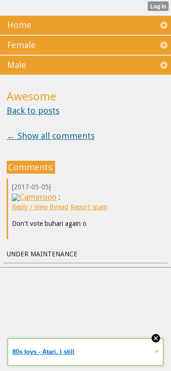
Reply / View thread (40, 207)
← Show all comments (51, 136)
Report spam (88, 207)
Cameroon (38, 197)
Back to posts (33, 111)
